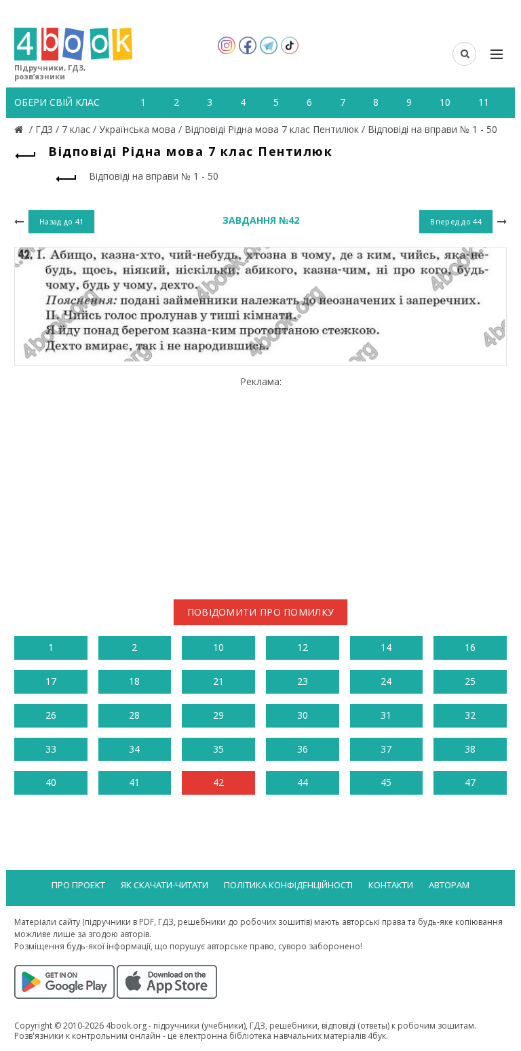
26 (50, 715)
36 (302, 748)
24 (386, 681)
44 (302, 782)
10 (218, 647)
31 (386, 715)
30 (302, 715)
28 (134, 715)
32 (470, 715)
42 (218, 782)
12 (302, 647)
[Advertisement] (260, 482)
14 (386, 647)
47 (470, 782)
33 (50, 748)
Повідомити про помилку (260, 612)
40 (50, 782)
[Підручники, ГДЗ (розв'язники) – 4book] (20, 129)
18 (134, 681)
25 (470, 681)
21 (218, 681)
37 (386, 748)
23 (302, 681)
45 (386, 782)
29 (218, 715)
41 (134, 782)
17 (50, 681)
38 (470, 748)
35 (218, 748)
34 (134, 748)
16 (470, 647)
